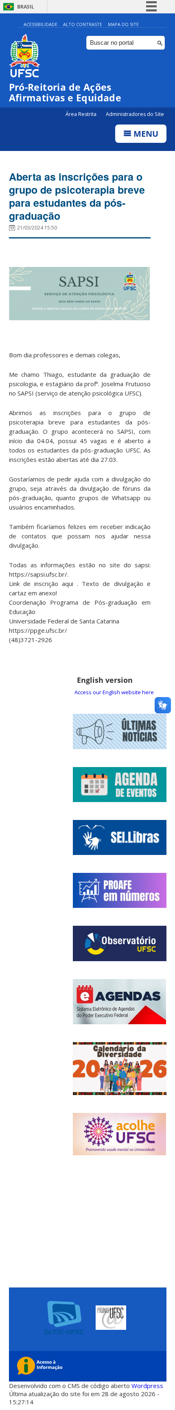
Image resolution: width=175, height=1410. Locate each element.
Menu (144, 133)
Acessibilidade (40, 24)
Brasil (25, 6)
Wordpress (147, 1386)
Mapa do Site (123, 24)
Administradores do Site (135, 114)
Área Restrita (82, 114)
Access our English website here (114, 692)
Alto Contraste (82, 24)
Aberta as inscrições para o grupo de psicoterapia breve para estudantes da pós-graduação (77, 196)
